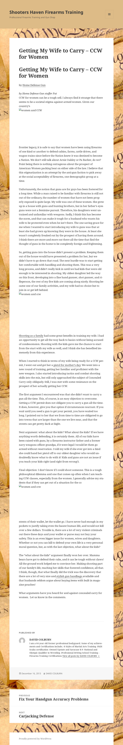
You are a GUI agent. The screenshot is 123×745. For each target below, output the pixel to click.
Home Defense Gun (34, 85)
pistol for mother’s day (67, 365)
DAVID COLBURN (54, 673)
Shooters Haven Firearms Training (46, 12)
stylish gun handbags (69, 576)
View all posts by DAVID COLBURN (80, 655)
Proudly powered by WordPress (35, 738)
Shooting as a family (31, 335)
